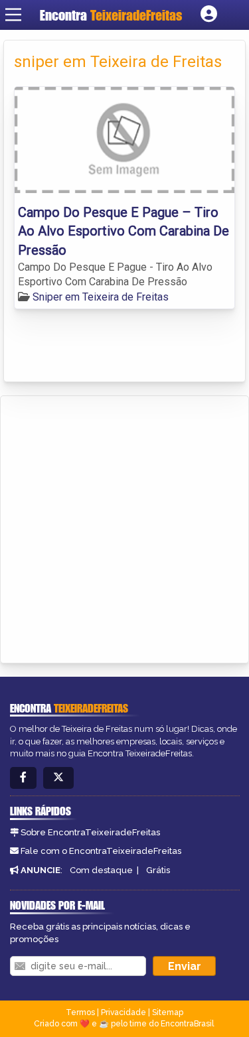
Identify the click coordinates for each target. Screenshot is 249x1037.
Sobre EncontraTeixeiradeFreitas (90, 832)
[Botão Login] (209, 15)
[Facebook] (23, 778)
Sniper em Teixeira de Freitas (101, 297)
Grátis (158, 870)
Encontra (111, 15)
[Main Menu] (13, 14)
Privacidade (123, 1012)
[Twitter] (58, 778)
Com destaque (101, 870)
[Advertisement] (124, 527)
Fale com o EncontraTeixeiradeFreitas (101, 851)
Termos (80, 1012)
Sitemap (167, 1012)
